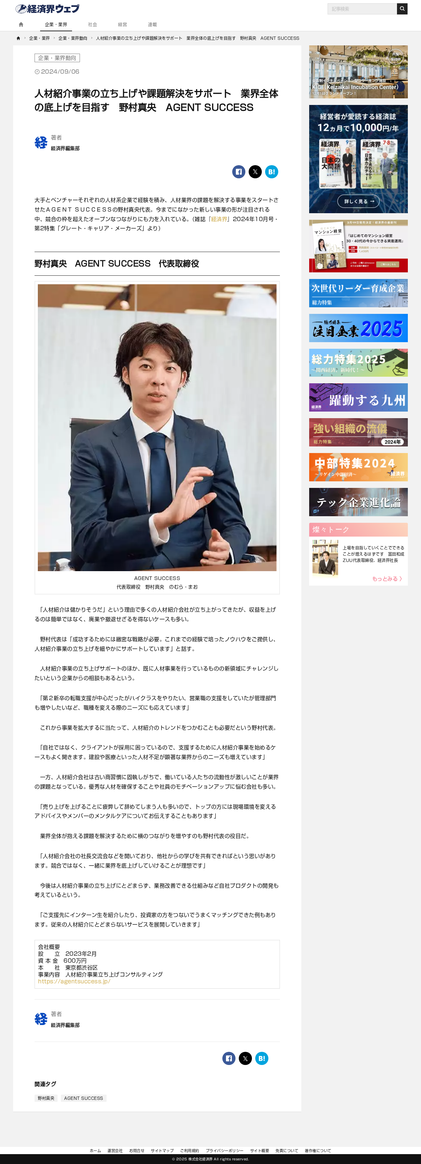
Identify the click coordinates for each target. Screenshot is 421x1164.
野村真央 (46, 1098)
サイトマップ (162, 1150)
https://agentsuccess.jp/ (74, 981)
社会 (92, 24)
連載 (152, 24)
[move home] (18, 38)
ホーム (95, 1150)
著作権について (318, 1150)
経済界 (219, 219)
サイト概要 (259, 1150)
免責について (287, 1150)
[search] (402, 8)
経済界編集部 (65, 148)
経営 (122, 24)
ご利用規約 (189, 1150)
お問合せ (136, 1150)
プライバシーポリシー (225, 1150)
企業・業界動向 (57, 58)
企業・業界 (56, 24)
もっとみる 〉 (388, 578)
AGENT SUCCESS (83, 1098)
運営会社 (115, 1150)
